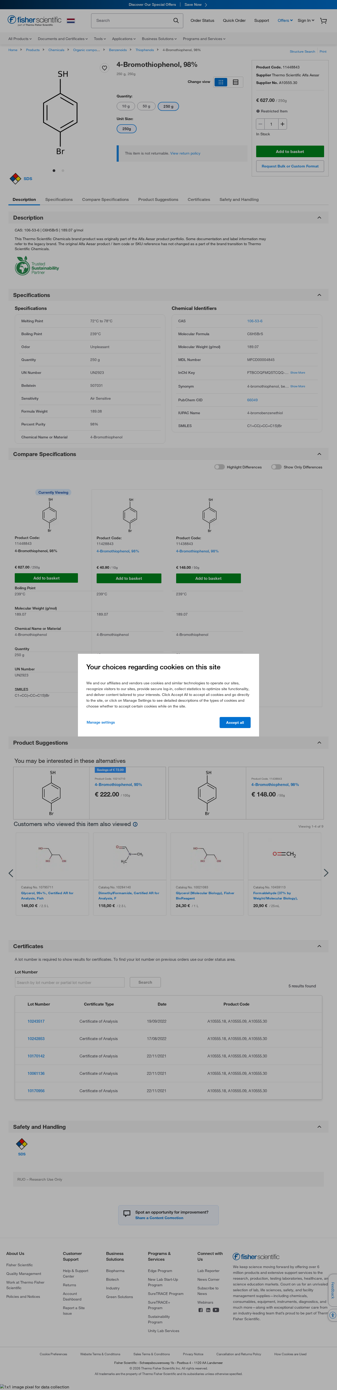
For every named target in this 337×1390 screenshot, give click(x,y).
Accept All (235, 722)
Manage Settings (101, 722)
